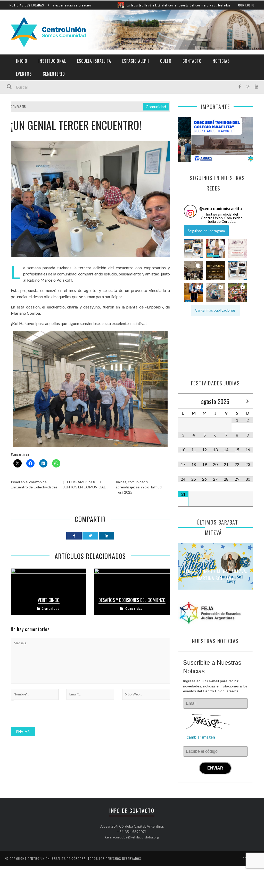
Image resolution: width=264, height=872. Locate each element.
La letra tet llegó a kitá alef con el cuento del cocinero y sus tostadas (144, 5)
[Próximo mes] (247, 401)
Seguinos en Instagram (206, 230)
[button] (193, 248)
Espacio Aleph (135, 61)
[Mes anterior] (183, 401)
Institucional (52, 61)
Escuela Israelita (94, 61)
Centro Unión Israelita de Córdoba (57, 858)
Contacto (246, 5)
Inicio (21, 61)
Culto (165, 61)
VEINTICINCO (49, 600)
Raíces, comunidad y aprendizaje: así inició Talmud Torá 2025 (139, 487)
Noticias (221, 61)
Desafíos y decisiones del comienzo (132, 600)
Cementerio (54, 74)
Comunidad (156, 106)
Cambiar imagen (200, 737)
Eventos (24, 74)
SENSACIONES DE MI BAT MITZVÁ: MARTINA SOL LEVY (215, 575)
